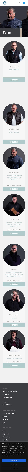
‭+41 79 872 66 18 (16, 280)
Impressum (6, 434)
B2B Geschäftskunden (9, 413)
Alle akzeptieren (14, 460)
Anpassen (14, 464)
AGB (4, 431)
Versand (5, 417)
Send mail (14, 79)
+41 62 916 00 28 (16, 321)
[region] (14, 457)
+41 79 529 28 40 (16, 230)
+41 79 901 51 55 (16, 362)
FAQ (4, 423)
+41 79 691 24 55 (16, 185)
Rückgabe (6, 420)
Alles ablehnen (14, 469)
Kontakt (5, 440)
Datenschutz (6, 437)
